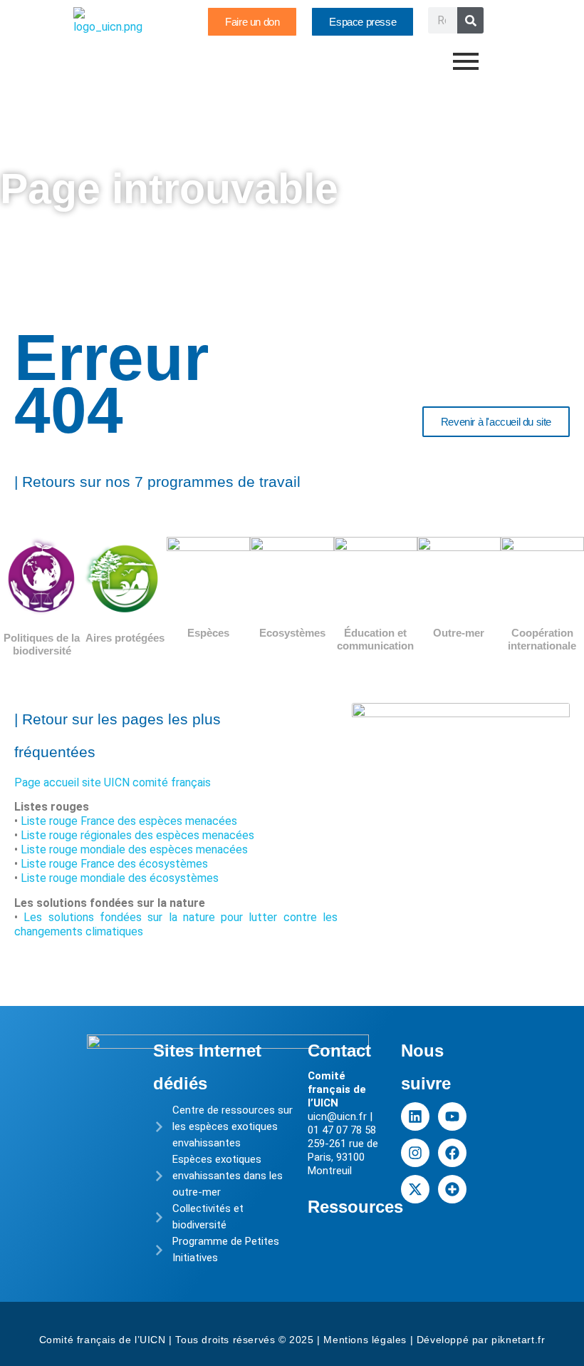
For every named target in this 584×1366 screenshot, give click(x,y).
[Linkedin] (415, 1116)
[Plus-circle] (452, 1189)
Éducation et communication (375, 639)
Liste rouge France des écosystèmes (114, 864)
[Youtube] (452, 1116)
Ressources (355, 1206)
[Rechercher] (470, 20)
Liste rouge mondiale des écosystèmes (120, 878)
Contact (339, 1050)
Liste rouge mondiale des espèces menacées (134, 849)
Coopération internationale (542, 639)
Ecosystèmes (292, 633)
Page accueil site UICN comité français (112, 782)
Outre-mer (458, 633)
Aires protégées (125, 638)
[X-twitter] (415, 1189)
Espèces (208, 633)
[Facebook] (452, 1153)
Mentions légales (365, 1339)
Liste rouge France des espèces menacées (129, 821)
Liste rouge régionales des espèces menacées (137, 835)
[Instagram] (415, 1153)
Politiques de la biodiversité (42, 644)
